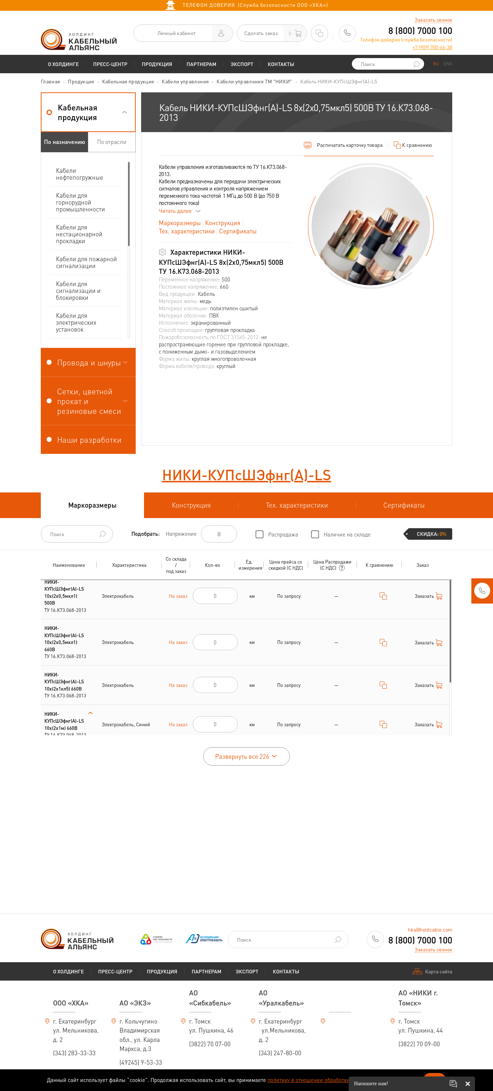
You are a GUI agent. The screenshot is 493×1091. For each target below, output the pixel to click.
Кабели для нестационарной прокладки (79, 234)
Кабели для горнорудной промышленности (80, 202)
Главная (50, 81)
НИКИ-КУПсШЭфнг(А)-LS (246, 474)
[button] (88, 112)
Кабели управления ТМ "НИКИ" (254, 81)
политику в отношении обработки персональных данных (336, 1079)
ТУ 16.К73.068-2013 (65, 596)
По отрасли (111, 141)
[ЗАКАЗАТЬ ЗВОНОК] (482, 592)
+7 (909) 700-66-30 (432, 47)
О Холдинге (63, 64)
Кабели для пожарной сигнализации (86, 262)
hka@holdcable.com (430, 929)
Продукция (157, 64)
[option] (370, 226)
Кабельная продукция (128, 81)
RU (436, 63)
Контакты (281, 64)
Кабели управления (185, 81)
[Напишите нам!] (453, 1084)
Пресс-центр (110, 64)
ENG (448, 63)
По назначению (64, 141)
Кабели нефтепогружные (79, 173)
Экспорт (242, 64)
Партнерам (201, 64)
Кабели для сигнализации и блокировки (78, 290)
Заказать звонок (433, 19)
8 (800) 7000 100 (420, 30)
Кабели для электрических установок (76, 322)
